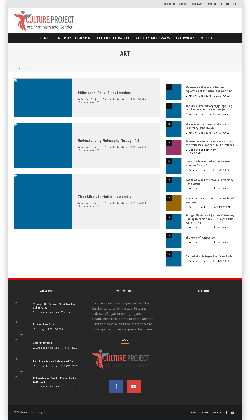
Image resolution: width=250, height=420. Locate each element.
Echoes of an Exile (43, 324)
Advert (183, 4)
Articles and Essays (153, 38)
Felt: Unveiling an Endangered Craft (54, 361)
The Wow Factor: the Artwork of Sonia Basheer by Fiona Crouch (208, 126)
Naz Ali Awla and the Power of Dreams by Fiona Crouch (209, 181)
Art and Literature (113, 38)
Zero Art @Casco (42, 343)
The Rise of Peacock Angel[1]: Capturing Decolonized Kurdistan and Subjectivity (209, 107)
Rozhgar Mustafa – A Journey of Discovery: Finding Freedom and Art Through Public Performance (210, 219)
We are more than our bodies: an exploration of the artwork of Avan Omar (209, 89)
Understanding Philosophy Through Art (108, 140)
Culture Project (90, 99)
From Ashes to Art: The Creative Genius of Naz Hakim (210, 200)
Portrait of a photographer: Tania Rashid (210, 256)
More (205, 38)
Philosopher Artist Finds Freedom (104, 92)
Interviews (185, 38)
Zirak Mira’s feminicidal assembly (104, 196)
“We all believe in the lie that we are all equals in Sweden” (209, 163)
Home (43, 38)
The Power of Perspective (200, 237)
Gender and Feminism (72, 38)
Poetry (40, 329)
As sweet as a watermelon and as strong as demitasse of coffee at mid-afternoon (210, 143)
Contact (197, 4)
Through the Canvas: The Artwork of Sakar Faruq (54, 305)
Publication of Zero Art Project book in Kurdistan (55, 379)
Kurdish (212, 4)
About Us (169, 4)
